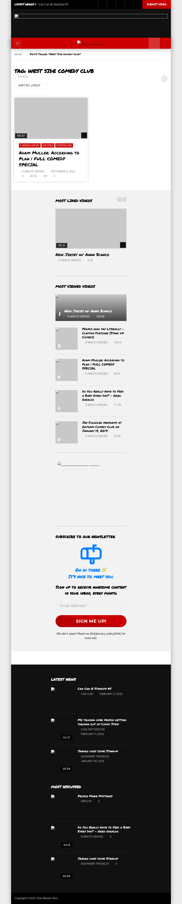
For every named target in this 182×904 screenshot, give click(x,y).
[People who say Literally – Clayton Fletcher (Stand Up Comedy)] (66, 339)
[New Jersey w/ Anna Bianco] (91, 229)
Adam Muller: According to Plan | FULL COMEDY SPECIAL (49, 159)
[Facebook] (102, 4)
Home (18, 54)
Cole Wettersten (93, 729)
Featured (48, 145)
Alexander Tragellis (95, 756)
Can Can (87, 694)
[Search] (165, 43)
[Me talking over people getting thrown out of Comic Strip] (62, 730)
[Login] (137, 4)
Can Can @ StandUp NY (54, 4)
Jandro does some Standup (98, 751)
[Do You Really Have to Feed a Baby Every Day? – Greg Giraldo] (66, 401)
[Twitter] (111, 4)
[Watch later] (120, 4)
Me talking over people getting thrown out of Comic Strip (102, 721)
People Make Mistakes (95, 796)
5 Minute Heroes (30, 145)
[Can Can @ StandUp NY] (62, 698)
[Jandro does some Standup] (62, 761)
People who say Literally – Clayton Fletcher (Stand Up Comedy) (103, 333)
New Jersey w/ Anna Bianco (82, 254)
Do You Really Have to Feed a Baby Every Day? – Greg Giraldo (103, 395)
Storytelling (64, 145)
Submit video (156, 4)
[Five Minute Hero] (91, 43)
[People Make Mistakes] (62, 806)
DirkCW (86, 801)
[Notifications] (129, 4)
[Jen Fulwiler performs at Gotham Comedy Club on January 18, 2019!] (66, 432)
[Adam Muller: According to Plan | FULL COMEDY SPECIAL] (51, 118)
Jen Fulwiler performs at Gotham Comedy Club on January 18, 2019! (102, 426)
